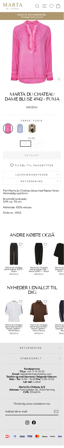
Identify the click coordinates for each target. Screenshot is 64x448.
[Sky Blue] (20, 128)
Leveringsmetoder (32, 174)
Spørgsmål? (31, 358)
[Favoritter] (51, 6)
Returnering (32, 181)
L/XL (38, 143)
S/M (25, 143)
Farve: (32, 120)
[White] (32, 128)
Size (31, 138)
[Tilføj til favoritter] (20, 244)
